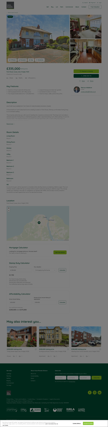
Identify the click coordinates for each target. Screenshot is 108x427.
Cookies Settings (77, 423)
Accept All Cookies (88, 423)
